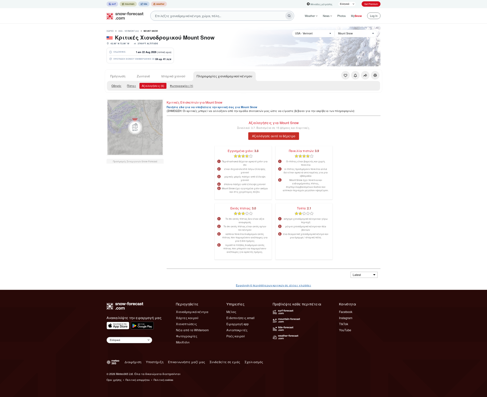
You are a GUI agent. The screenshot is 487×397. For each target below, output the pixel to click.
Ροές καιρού (235, 336)
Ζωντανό (143, 76)
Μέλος (231, 312)
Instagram (345, 318)
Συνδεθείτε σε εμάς (225, 362)
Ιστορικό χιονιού (173, 76)
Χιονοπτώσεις (186, 324)
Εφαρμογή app (237, 324)
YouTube (345, 330)
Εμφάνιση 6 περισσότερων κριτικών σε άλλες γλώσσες (273, 285)
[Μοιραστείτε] (365, 75)
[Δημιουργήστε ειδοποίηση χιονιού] (355, 75)
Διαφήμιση (133, 362)
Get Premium (371, 4)
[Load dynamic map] (135, 127)
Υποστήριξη (154, 362)
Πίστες (131, 86)
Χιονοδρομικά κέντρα (192, 312)
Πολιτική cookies (163, 380)
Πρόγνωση (117, 76)
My (356, 16)
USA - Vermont (128, 31)
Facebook (345, 312)
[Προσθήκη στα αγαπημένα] (345, 75)
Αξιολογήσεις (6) (153, 86)
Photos (341, 16)
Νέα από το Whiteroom (192, 330)
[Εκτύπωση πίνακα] (375, 75)
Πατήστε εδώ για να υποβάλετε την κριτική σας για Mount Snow (212, 107)
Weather (310, 16)
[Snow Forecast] (124, 16)
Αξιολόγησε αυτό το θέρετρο (273, 136)
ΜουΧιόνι (183, 342)
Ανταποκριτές (236, 330)
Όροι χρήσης (114, 380)
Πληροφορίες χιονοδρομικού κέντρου (224, 76)
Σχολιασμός (254, 362)
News (326, 16)
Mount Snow (151, 31)
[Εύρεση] (289, 16)
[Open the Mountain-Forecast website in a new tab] (128, 4)
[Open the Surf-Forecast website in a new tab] (112, 4)
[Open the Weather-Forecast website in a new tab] (159, 4)
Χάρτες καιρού (187, 318)
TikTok (343, 324)
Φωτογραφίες (186, 336)
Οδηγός (116, 86)
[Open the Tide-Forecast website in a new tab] (144, 4)
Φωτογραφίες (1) (181, 86)
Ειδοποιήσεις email (240, 318)
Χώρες (110, 31)
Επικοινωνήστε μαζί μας (186, 362)
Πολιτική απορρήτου (138, 380)
